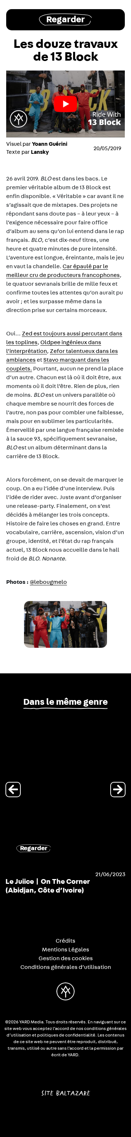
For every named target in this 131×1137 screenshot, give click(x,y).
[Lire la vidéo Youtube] (65, 104)
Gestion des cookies (66, 958)
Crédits (65, 941)
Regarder (65, 19)
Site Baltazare (65, 1090)
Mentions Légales (65, 949)
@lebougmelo (48, 582)
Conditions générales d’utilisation (65, 967)
